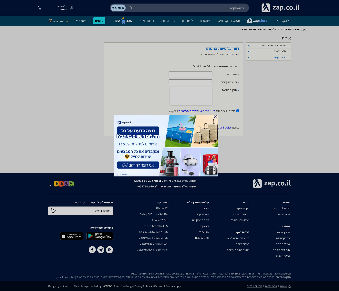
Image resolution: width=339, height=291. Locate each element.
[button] (215, 116)
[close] (215, 116)
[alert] (169, 145)
